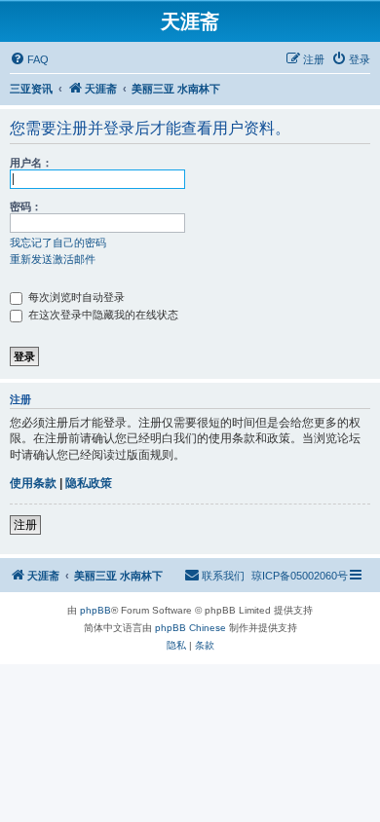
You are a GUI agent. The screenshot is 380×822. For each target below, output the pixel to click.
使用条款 (33, 483)
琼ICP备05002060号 (299, 575)
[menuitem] (29, 59)
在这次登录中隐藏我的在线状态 (101, 314)
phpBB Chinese (190, 627)
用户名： (31, 162)
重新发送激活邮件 (52, 259)
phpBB (95, 610)
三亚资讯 (31, 88)
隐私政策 (88, 483)
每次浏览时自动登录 (75, 297)
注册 (25, 525)
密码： (26, 206)
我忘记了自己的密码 (58, 242)
